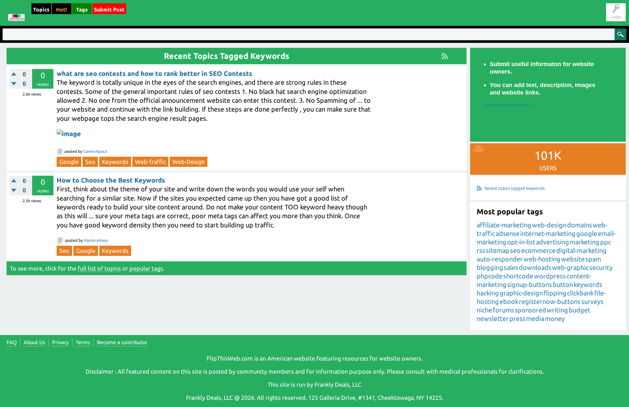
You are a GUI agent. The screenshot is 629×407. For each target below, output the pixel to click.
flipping (554, 293)
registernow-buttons (550, 301)
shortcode (518, 276)
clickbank (580, 293)
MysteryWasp (96, 240)
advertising (552, 242)
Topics (41, 9)
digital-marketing (581, 250)
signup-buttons (529, 284)
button (563, 284)
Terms (83, 342)
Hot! (61, 9)
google (69, 161)
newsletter (493, 318)
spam (593, 259)
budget (579, 310)
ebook (509, 301)
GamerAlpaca (95, 151)
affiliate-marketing (504, 225)
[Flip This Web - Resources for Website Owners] (16, 13)
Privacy (60, 342)
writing (557, 310)
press (517, 318)
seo (90, 161)
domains (579, 225)
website (573, 259)
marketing (585, 242)
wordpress (550, 276)
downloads (535, 267)
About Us (34, 342)
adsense (508, 233)
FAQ (12, 342)
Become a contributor (122, 342)
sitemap (497, 250)
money (555, 318)
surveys (592, 301)
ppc (605, 242)
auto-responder (500, 259)
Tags (82, 9)
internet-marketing (548, 233)
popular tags (146, 268)
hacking (488, 293)
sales (511, 267)
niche (484, 310)
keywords (115, 161)
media (535, 318)
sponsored (530, 310)
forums (503, 310)
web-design (188, 161)
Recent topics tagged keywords (514, 188)
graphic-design (521, 293)
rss (481, 250)
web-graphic (570, 267)
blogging (490, 267)
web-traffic (150, 161)
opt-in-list (521, 242)
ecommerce (538, 250)
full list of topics (99, 268)
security (601, 267)
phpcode (490, 276)
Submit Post (109, 9)
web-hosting (542, 259)
